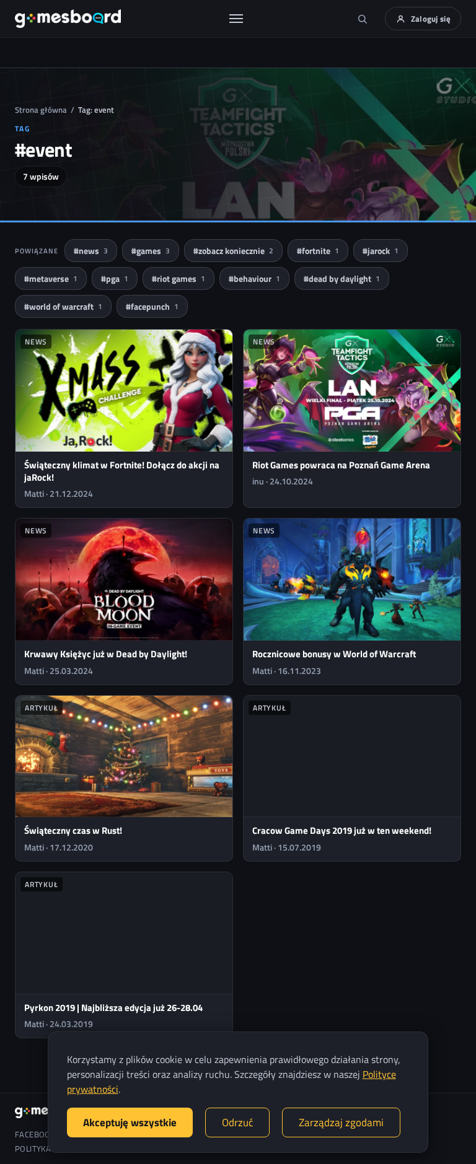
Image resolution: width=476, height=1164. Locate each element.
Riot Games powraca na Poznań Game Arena (341, 465)
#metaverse (50, 278)
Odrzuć (237, 1122)
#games (150, 250)
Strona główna (41, 109)
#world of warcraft (63, 306)
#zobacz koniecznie (233, 250)
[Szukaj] (362, 18)
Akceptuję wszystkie (130, 1122)
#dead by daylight (342, 278)
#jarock (381, 250)
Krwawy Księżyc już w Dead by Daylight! (105, 654)
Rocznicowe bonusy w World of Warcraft (334, 654)
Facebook (35, 1135)
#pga (114, 278)
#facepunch (152, 306)
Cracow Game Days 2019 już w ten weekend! (341, 830)
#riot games (178, 278)
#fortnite (318, 250)
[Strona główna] (68, 18)
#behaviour (254, 278)
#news (91, 250)
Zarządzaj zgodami (341, 1122)
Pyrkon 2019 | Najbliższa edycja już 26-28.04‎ (113, 1007)
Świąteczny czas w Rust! (73, 830)
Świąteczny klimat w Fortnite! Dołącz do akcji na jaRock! (121, 471)
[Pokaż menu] (236, 18)
